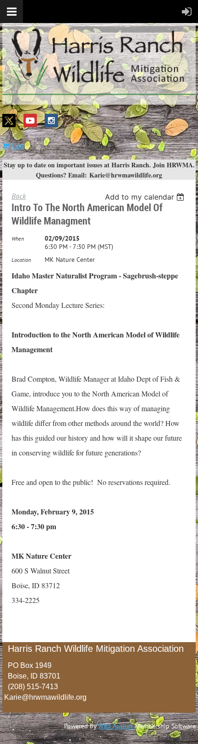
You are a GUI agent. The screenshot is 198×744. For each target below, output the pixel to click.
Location (21, 259)
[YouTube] (30, 120)
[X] (9, 120)
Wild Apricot (115, 726)
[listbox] (145, 196)
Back (19, 196)
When (18, 238)
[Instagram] (51, 120)
